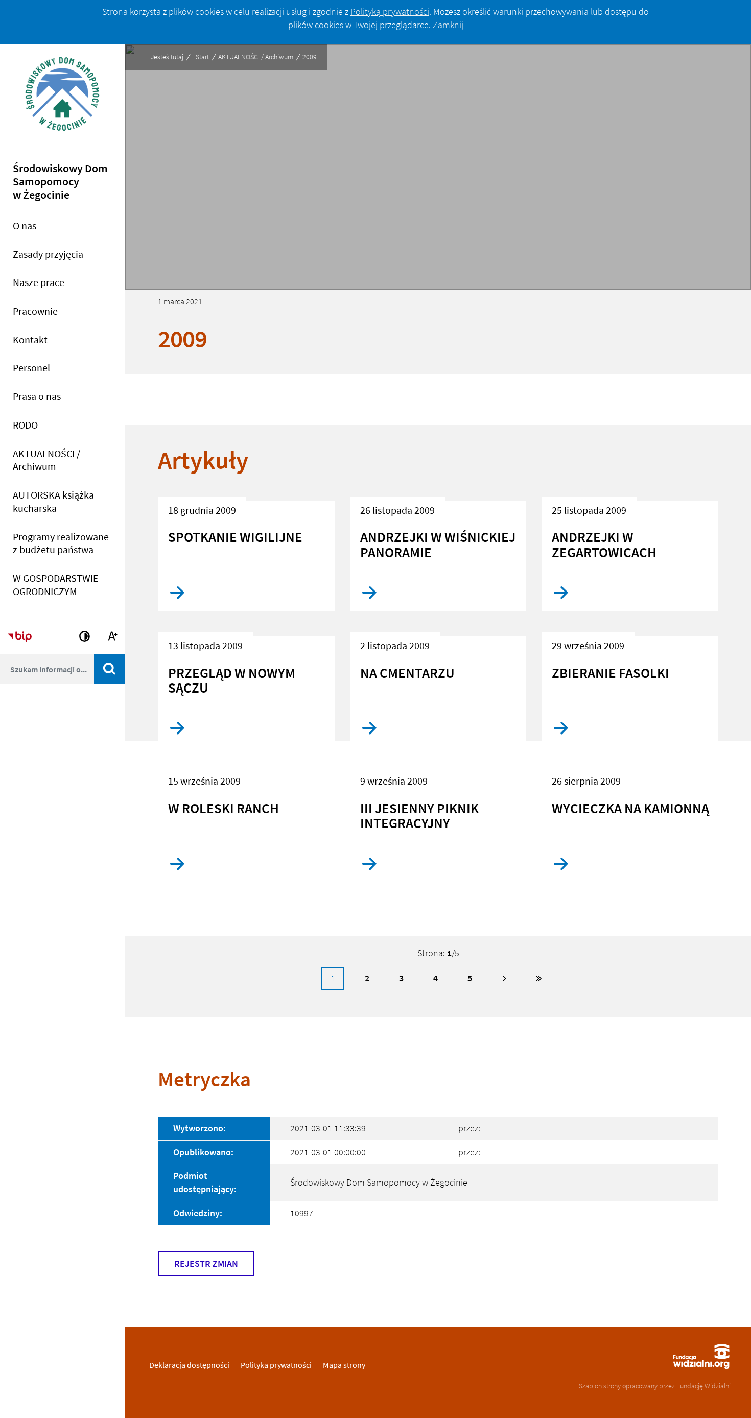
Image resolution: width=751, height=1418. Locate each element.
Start (202, 56)
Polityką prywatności (389, 11)
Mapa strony (344, 1365)
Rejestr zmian (206, 1263)
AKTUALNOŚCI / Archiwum (255, 56)
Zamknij (448, 25)
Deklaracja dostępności (189, 1365)
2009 (309, 56)
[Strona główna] (62, 100)
